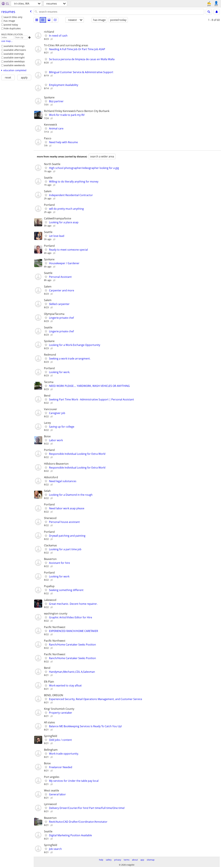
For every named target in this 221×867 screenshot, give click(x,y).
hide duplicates (12, 28)
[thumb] (43, 20)
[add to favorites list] (46, 35)
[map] (55, 20)
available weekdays (14, 61)
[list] (37, 20)
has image (9, 20)
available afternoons (15, 49)
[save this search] (217, 12)
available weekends (14, 65)
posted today (11, 24)
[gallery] (49, 20)
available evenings (14, 53)
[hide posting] (52, 39)
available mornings (14, 46)
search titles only (13, 17)
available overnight (14, 57)
